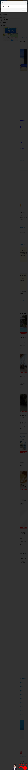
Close (24, 10)
